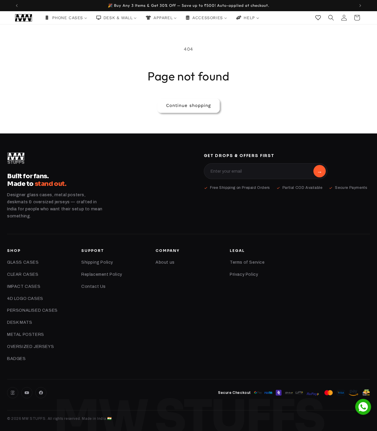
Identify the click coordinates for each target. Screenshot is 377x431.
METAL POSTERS (25, 334)
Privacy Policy (244, 274)
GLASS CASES (23, 262)
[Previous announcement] (16, 5)
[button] (331, 17)
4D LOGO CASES (25, 298)
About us (165, 262)
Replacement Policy (101, 274)
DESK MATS (19, 322)
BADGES (16, 358)
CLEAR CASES (23, 274)
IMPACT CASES (23, 286)
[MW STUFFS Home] (16, 158)
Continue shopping (188, 105)
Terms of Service (247, 262)
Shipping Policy (97, 262)
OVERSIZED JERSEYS (30, 346)
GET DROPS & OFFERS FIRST (239, 155)
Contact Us (93, 286)
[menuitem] (66, 17)
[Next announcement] (360, 5)
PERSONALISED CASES (32, 310)
